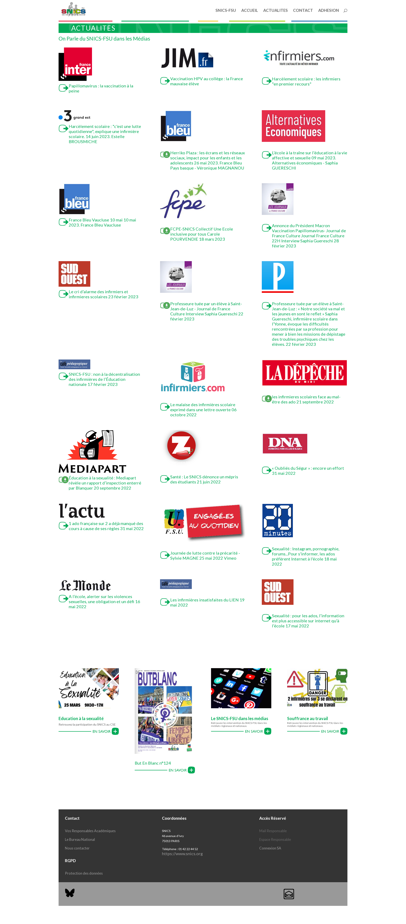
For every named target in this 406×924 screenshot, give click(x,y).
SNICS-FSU (225, 11)
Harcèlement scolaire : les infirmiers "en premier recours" (306, 81)
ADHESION (328, 11)
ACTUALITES (275, 11)
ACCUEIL (249, 11)
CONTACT (303, 11)
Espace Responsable (275, 839)
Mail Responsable (273, 831)
